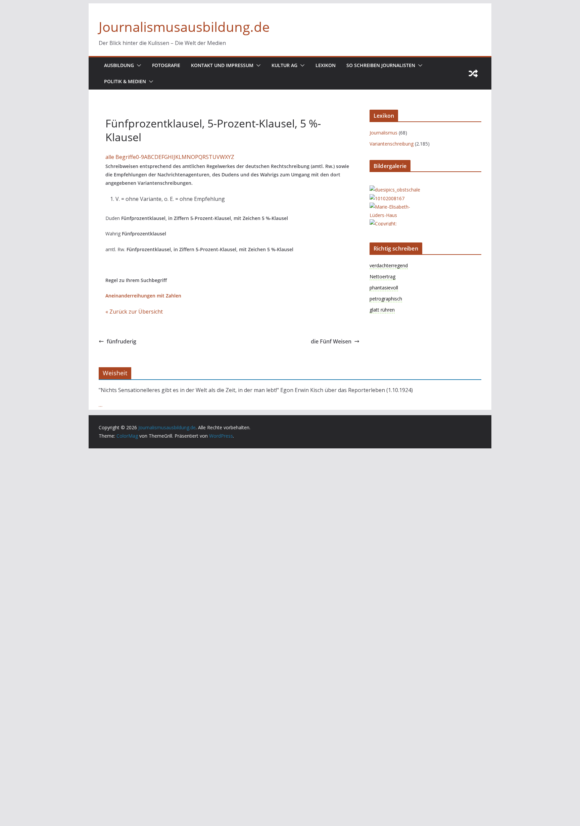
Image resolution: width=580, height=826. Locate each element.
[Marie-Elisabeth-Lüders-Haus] (396, 207)
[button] (137, 65)
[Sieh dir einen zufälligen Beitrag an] (473, 73)
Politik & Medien (125, 81)
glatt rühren (382, 310)
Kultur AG (284, 65)
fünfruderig (121, 341)
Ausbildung (119, 65)
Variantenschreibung (392, 144)
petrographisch (386, 298)
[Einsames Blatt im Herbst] (396, 223)
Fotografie (166, 65)
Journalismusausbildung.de (184, 26)
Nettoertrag (382, 276)
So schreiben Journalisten (380, 65)
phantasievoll (384, 287)
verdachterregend (389, 265)
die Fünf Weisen (331, 341)
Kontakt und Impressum (222, 65)
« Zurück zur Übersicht (134, 311)
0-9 (140, 157)
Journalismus (383, 132)
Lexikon (326, 65)
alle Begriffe (120, 157)
